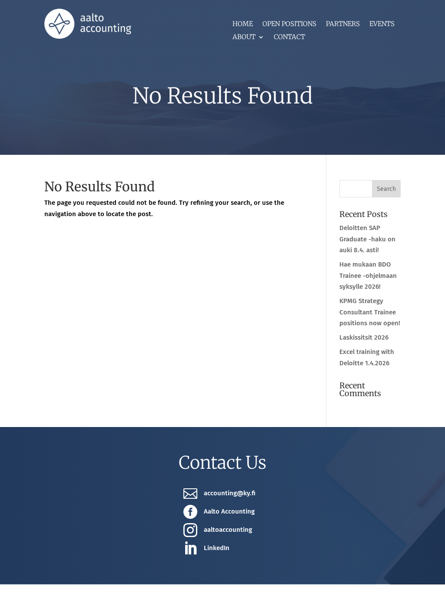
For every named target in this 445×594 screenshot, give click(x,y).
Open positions (289, 24)
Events (382, 24)
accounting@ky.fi (230, 493)
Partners (343, 24)
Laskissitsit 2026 (364, 337)
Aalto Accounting (229, 511)
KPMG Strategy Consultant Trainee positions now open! (369, 312)
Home (242, 24)
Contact (289, 37)
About (244, 37)
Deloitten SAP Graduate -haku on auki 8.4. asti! (367, 239)
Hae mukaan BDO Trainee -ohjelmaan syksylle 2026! (368, 275)
